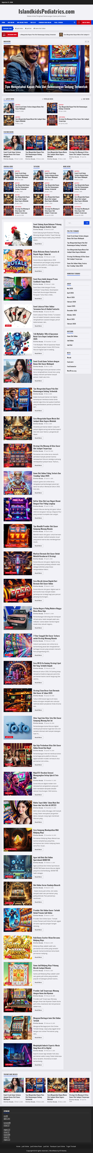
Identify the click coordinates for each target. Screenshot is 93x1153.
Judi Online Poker (22, 22)
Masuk (69, 357)
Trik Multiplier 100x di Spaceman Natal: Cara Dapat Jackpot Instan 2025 (18, 343)
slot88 (6, 1116)
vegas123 (7, 1129)
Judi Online (11, 22)
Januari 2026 (71, 306)
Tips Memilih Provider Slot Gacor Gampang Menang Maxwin (18, 536)
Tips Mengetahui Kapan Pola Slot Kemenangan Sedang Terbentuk (52, 108)
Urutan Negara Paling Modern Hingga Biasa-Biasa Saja (18, 618)
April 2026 (70, 293)
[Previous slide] (86, 42)
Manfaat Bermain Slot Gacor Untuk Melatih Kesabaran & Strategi (18, 563)
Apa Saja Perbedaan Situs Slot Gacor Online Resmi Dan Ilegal (18, 755)
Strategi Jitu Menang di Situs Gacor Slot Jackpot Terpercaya (43, 86)
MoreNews (53, 1151)
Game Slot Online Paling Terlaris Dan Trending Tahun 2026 (18, 483)
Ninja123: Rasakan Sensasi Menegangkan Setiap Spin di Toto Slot (18, 784)
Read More (39, 244)
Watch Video (86, 22)
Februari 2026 (71, 302)
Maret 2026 (71, 297)
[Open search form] (74, 22)
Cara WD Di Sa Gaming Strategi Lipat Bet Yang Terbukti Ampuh (18, 673)
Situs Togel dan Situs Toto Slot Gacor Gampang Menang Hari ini (18, 728)
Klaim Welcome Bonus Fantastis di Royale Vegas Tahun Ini (18, 261)
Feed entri (70, 362)
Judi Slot (33, 22)
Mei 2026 (70, 288)
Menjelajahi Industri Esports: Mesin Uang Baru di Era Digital (18, 1055)
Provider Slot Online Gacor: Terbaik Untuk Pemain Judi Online (18, 920)
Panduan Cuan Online (45, 22)
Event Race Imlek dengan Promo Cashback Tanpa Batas (18, 289)
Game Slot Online (40, 28)
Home (3, 22)
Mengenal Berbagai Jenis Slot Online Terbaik (18, 1028)
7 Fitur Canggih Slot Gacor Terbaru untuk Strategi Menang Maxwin (18, 645)
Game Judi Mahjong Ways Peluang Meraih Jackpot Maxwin (18, 974)
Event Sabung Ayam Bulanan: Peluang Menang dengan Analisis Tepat (18, 234)
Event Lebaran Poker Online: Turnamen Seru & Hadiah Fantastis (18, 316)
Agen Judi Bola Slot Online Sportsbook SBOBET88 (18, 867)
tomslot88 (7, 1123)
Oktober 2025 (71, 315)
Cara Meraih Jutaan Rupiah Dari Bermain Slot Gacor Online (18, 591)
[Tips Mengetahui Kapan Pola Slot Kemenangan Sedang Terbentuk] (36, 143)
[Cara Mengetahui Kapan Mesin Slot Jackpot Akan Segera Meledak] (57, 143)
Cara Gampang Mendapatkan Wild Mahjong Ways (18, 840)
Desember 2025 (72, 310)
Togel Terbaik (58, 22)
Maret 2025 (71, 319)
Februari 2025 (71, 324)
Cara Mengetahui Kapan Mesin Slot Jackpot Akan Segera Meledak (39, 34)
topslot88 (7, 1134)
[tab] (9, 99)
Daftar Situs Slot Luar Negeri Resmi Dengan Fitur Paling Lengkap (18, 509)
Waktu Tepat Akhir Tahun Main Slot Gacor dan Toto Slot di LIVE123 (18, 812)
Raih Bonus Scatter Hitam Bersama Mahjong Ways (18, 947)
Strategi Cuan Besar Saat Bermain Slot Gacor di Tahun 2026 (18, 700)
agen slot (7, 1118)
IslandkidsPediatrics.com (46, 11)
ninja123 (6, 1125)
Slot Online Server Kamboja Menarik (18, 893)
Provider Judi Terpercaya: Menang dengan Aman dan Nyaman (18, 1000)
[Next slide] (88, 42)
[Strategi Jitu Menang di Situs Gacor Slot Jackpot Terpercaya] (46, 69)
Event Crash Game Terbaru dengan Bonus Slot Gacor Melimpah (9, 108)
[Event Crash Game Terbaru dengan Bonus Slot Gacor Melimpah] (14, 143)
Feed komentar (71, 366)
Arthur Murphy (10, 90)
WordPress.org (71, 371)
